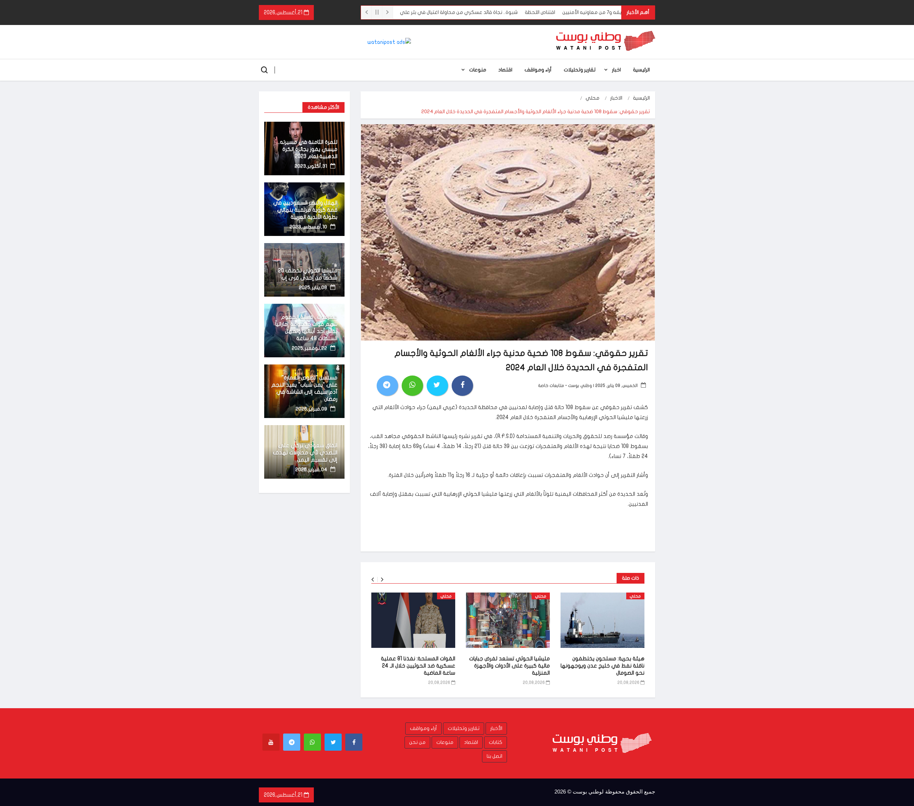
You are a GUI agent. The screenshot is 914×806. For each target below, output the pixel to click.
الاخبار (616, 98)
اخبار (616, 69)
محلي (592, 98)
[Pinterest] (291, 742)
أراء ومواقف (538, 69)
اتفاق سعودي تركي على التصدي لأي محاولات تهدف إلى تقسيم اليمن (305, 453)
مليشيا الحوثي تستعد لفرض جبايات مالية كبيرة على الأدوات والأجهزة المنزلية (509, 666)
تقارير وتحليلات (580, 69)
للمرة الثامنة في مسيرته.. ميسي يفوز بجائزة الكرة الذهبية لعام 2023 (307, 149)
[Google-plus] (312, 742)
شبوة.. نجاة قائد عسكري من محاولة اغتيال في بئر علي (490, 12)
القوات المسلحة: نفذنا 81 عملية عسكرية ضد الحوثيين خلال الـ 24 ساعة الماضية (418, 666)
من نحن (417, 742)
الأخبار (496, 728)
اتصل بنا (494, 756)
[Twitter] (333, 742)
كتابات (495, 742)
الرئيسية (641, 69)
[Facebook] (353, 742)
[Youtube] (271, 742)
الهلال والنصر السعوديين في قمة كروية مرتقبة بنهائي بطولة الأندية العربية (305, 210)
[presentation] (372, 579)
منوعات (477, 69)
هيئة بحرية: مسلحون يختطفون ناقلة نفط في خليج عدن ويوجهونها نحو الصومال (602, 666)
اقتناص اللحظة (571, 12)
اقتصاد (505, 69)
